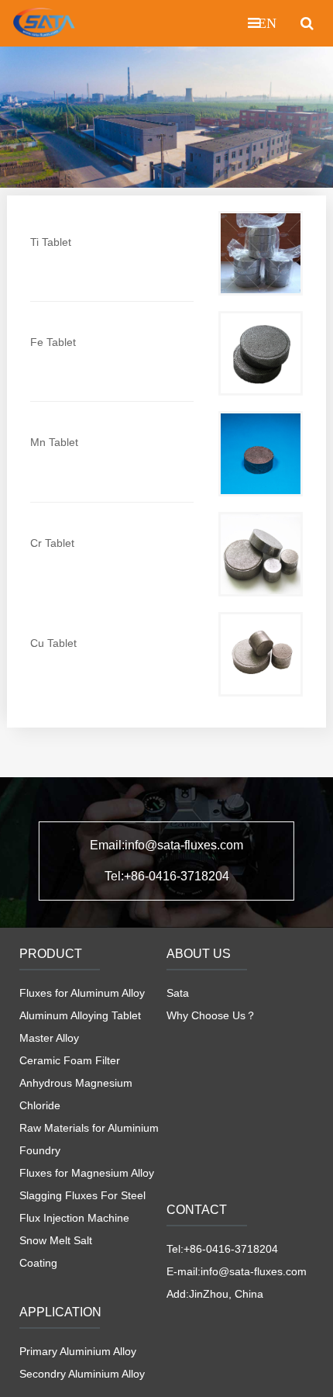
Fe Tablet (53, 342)
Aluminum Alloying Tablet (80, 1015)
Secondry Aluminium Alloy (82, 1374)
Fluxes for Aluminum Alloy (82, 993)
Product (50, 953)
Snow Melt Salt (55, 1240)
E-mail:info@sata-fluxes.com (236, 1271)
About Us (198, 953)
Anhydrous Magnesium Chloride (75, 1094)
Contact (196, 1209)
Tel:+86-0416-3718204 (167, 876)
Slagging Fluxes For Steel (82, 1195)
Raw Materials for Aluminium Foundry (89, 1139)
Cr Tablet (52, 543)
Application (60, 1312)
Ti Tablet (50, 242)
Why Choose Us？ (211, 1015)
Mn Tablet (54, 442)
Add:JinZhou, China (214, 1294)
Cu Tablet (53, 643)
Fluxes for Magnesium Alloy (86, 1173)
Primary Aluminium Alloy (77, 1351)
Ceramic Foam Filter (69, 1060)
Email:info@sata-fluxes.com (166, 845)
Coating (38, 1263)
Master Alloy (49, 1038)
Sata (177, 993)
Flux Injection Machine (74, 1218)
